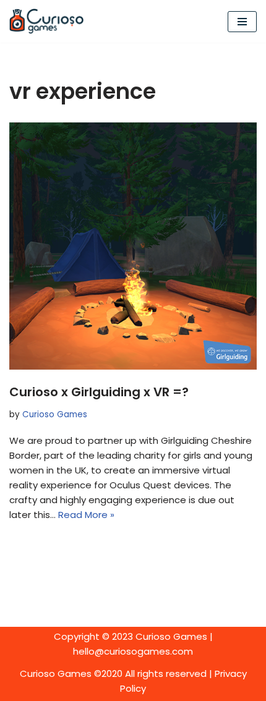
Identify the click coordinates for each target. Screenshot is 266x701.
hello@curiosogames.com (133, 651)
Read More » (86, 514)
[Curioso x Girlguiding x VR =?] (133, 246)
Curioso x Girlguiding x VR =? (99, 392)
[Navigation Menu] (242, 21)
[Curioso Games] (46, 21)
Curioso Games (54, 414)
